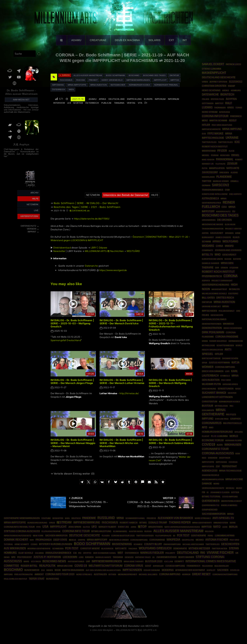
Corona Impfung (169, 574)
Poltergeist (24, 557)
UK (236, 553)
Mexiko (200, 540)
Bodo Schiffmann (115, 75)
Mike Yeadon (208, 160)
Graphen (235, 419)
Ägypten (231, 99)
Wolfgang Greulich (155, 548)
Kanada (89, 557)
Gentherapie (198, 535)
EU (233, 211)
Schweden (57, 548)
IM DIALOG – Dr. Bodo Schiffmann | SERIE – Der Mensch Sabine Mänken (171, 441)
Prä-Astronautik (23, 574)
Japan (133, 527)
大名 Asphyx (21, 144)
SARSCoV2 (220, 185)
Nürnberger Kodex (139, 85)
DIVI (43, 570)
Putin (204, 168)
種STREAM (64, 522)
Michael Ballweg (148, 574)
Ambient (39, 574)
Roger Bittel (29, 565)
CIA (75, 553)
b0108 (58, 570)
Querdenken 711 (210, 505)
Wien (71, 89)
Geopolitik (188, 540)
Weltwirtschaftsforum (106, 565)
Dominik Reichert (16, 539)
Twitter (206, 181)
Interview (59, 103)
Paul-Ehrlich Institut (15, 579)
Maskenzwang (122, 544)
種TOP (142, 526)
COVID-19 (80, 565)
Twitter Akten (219, 548)
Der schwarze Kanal (104, 553)
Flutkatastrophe (51, 531)
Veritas (131, 103)
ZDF (218, 466)
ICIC (237, 141)
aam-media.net (21, 99)
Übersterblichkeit (231, 501)
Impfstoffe (208, 462)
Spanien (229, 233)
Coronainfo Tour (215, 448)
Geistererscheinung (215, 285)
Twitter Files (225, 142)
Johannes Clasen (219, 492)
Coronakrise (157, 540)
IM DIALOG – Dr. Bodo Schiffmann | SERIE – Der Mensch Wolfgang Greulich (170, 383)
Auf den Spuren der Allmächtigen (103, 570)
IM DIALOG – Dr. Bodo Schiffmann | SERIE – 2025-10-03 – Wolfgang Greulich (72, 323)
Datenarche (91, 265)
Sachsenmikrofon (214, 514)
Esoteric (233, 293)
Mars (26, 561)
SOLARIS (154, 40)
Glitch (86, 527)
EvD (204, 134)
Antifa (205, 233)
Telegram (207, 566)
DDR (217, 268)
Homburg (236, 90)
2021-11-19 (78, 99)
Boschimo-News (54, 561)
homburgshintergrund (217, 431)
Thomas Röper (180, 522)
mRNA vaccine (65, 566)
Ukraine (232, 137)
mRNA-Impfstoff (97, 540)
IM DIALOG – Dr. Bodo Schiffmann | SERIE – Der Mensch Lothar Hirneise (122, 381)
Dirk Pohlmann (213, 332)
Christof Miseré (90, 548)
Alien (220, 445)
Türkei (238, 108)
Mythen (112, 574)
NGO (204, 458)
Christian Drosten (214, 86)
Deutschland (116, 99)
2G (153, 557)
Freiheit (93, 80)
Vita (140, 103)
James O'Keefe (223, 237)
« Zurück (65, 75)
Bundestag (52, 579)
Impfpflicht (160, 80)
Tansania (119, 103)
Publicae (106, 103)
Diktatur (174, 75)
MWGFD (229, 246)
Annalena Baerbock (58, 553)
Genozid (129, 557)
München (225, 155)
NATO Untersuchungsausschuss (182, 527)
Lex (69, 103)
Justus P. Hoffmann (47, 557)
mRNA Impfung (232, 129)
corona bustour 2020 (123, 536)
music (239, 488)
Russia (148, 531)
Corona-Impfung (225, 367)
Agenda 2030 (209, 470)
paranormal (224, 159)
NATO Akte (121, 548)
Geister (232, 393)
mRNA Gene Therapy (134, 561)
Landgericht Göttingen (217, 397)
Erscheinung (209, 389)
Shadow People (210, 475)
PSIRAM (214, 155)
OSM (227, 190)
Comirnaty (207, 250)
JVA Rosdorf (210, 172)
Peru (210, 536)
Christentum (209, 401)
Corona (230, 276)
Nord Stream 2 (203, 518)
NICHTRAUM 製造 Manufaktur (124, 626)
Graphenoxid (209, 509)
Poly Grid (226, 380)
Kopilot (211, 570)
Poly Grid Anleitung (222, 125)
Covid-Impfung (230, 497)
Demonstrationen (211, 324)
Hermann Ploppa (233, 440)
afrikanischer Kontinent (190, 570)
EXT (171, 40)
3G (174, 536)
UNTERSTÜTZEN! (29, 216)
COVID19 (208, 444)
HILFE (35, 198)
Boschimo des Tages (154, 75)
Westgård (108, 630)
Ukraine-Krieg (230, 384)
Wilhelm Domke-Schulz (214, 293)
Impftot (219, 103)
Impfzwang (58, 85)
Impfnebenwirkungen (138, 80)
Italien (205, 99)
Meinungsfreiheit (127, 574)
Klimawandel (120, 531)
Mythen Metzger (199, 548)
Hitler (219, 354)
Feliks (205, 315)
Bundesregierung (37, 523)
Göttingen (207, 103)
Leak (225, 527)
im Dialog (234, 289)
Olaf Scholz (25, 553)
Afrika (102, 99)
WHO (218, 254)
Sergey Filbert (107, 527)
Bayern (237, 259)
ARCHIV (34, 193)
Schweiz (138, 544)
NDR (32, 540)
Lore (81, 557)
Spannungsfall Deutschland (66, 340)
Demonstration (212, 328)
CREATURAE (98, 40)
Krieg (230, 107)
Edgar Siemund (152, 570)
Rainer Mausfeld (218, 341)
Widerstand (209, 151)
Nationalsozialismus (214, 319)
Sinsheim (212, 458)
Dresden (224, 172)
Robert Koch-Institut (218, 271)
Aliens (234, 172)
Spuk (204, 363)
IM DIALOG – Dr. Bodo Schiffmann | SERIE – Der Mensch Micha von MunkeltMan (121, 443)
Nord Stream (209, 112)
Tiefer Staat (36, 578)
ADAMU (76, 40)
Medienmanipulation (213, 479)
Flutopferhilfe (163, 536)
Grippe (81, 540)
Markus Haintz (103, 557)
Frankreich (193, 566)
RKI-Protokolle (232, 423)
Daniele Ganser (210, 263)
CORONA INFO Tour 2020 (59, 574)
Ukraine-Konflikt (211, 306)
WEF (120, 553)
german (206, 185)
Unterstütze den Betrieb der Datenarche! (125, 195)
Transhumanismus (212, 190)
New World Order (119, 540)
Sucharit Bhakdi (214, 392)
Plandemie (224, 176)
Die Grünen (224, 220)
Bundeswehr (31, 570)
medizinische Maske (212, 224)
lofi (227, 371)
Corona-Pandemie (226, 336)
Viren (205, 82)
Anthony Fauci (143, 557)
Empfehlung (134, 99)
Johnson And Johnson (228, 250)
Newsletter (59, 251)
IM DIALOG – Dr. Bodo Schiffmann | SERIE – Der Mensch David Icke (121, 322)
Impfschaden (132, 569)
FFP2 (38, 527)
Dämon (224, 268)
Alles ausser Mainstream (88, 75)
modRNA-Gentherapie (39, 548)
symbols (225, 376)
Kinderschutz (223, 212)
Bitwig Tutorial (211, 496)
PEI (79, 553)
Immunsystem (220, 523)
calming (39, 553)
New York (38, 536)
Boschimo (134, 75)
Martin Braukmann (73, 570)
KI (208, 492)
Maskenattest (219, 289)
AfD (204, 427)
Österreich (58, 89)
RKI (202, 552)
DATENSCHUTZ (28, 226)
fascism (80, 80)
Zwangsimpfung (172, 544)
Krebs (205, 341)
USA (45, 526)
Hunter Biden (136, 531)
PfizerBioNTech (212, 276)
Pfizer (222, 150)
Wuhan (227, 259)
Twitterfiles (213, 544)
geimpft (179, 561)
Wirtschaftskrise (211, 358)
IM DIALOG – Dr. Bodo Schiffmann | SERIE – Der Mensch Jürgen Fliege (72, 381)
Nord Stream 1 (84, 574)
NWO (211, 427)
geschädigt (229, 254)
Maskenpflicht (214, 72)
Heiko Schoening (232, 328)
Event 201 (123, 527)
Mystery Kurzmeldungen (55, 544)
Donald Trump (157, 522)
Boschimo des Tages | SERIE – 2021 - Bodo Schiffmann (87, 206)
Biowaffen (57, 518)
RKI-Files (231, 414)
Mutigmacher (118, 85)
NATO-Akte (232, 168)
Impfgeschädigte (211, 129)
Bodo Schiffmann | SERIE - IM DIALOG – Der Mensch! (86, 203)
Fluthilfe (220, 164)
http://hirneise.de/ (129, 393)
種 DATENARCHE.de (79, 210)
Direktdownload (62, 247)
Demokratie (180, 548)
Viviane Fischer (220, 552)
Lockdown (70, 557)
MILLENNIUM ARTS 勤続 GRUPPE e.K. (136, 630)
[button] (81, 481)
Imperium (160, 99)
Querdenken (210, 501)
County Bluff (153, 544)
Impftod (174, 80)
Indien (49, 570)
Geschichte (217, 315)
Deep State (60, 539)
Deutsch (76, 518)
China (219, 246)
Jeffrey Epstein (218, 82)
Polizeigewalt (226, 311)
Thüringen (220, 108)
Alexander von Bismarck (175, 518)
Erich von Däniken (212, 371)
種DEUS (72, 540)
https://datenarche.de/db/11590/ (91, 218)
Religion (209, 531)
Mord (216, 484)
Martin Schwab (218, 120)
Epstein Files (217, 99)
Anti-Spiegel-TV (223, 518)
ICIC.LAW (168, 561)
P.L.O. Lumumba (219, 436)
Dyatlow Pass (221, 419)
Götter (235, 492)
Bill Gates (208, 298)
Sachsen (222, 570)
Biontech (227, 94)
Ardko (225, 90)
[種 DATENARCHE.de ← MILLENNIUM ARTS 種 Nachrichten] (30, 188)
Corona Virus (133, 565)
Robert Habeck (129, 522)
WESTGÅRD (133, 251)
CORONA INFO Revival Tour (19, 527)
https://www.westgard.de (113, 270)
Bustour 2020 (153, 561)
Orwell (234, 181)
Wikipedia (173, 539)
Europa (148, 99)
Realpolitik (47, 565)
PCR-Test (72, 548)
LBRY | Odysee (99, 247)
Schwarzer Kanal (135, 518)
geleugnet (216, 233)
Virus (52, 523)
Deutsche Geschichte (84, 535)
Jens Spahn (74, 527)
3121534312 (235, 81)
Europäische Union (212, 259)
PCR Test (183, 535)
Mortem (78, 103)
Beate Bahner (186, 557)
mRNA (120, 518)
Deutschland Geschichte (218, 77)
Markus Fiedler (152, 552)
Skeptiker (224, 458)
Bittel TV (207, 254)
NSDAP (231, 86)
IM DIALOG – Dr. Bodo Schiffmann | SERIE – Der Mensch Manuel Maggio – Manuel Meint (73, 443)
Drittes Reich (225, 297)
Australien (100, 574)
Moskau (230, 488)
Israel (235, 155)
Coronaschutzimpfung (225, 574)
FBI (203, 492)
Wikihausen (232, 444)
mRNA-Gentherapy (202, 523)
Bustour (207, 405)
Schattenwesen (225, 345)
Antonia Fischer (216, 539)
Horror (186, 574)
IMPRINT (32, 231)
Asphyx (206, 281)
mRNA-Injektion (98, 85)
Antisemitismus (76, 561)
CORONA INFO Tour (76, 531)
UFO (94, 526)
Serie (233, 523)
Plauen (106, 536)
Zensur (232, 163)
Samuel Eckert (213, 64)
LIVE (36, 210)
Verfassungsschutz (213, 488)
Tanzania (132, 549)
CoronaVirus (212, 423)
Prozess (151, 518)
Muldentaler (221, 566)
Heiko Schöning (211, 90)
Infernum (173, 99)
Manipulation (217, 168)
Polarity (170, 553)
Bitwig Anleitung (101, 531)
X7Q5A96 (233, 268)
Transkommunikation (212, 229)
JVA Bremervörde (166, 557)
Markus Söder (221, 181)
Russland (106, 517)
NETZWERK (32, 204)
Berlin (233, 526)
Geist (148, 566)
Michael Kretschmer (193, 544)
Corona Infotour (215, 116)
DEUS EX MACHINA (127, 40)
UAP (88, 561)
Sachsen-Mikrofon (56, 535)
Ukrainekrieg (209, 220)
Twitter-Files (209, 142)
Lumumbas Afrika (224, 535)
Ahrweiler (158, 566)
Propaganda (44, 539)
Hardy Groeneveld (112, 80)
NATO (217, 526)
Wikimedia (228, 324)
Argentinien (155, 527)
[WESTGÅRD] (123, 618)
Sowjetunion (225, 388)
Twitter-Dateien (145, 536)
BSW (237, 453)
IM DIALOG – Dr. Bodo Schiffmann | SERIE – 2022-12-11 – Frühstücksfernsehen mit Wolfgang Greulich (171, 325)
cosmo (34, 544)
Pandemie (89, 517)
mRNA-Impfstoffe (77, 85)
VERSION (31, 229)
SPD (13, 557)
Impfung (207, 418)
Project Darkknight (222, 281)
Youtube (46, 518)
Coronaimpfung (139, 540)
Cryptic (87, 553)
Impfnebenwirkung (86, 522)
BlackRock (107, 548)
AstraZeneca (210, 198)
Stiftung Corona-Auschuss (22, 531)
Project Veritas (233, 229)
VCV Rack (36, 561)
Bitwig (143, 522)
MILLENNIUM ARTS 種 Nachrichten (104, 251)
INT (185, 40)
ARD (238, 311)
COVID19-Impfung (175, 566)
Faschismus (66, 80)
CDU (224, 207)
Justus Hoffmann (219, 362)
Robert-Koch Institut (215, 146)
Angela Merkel (229, 505)
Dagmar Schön (230, 358)
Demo (7, 557)
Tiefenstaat (229, 466)
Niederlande (208, 177)
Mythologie (221, 406)
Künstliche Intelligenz (215, 194)
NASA (238, 389)
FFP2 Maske (215, 133)
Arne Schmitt (21, 544)
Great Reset (201, 574)
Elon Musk (230, 224)
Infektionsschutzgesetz (17, 536)
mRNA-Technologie (230, 470)
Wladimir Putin (211, 384)
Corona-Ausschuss (218, 453)
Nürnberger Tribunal (166, 85)
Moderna (168, 570)
